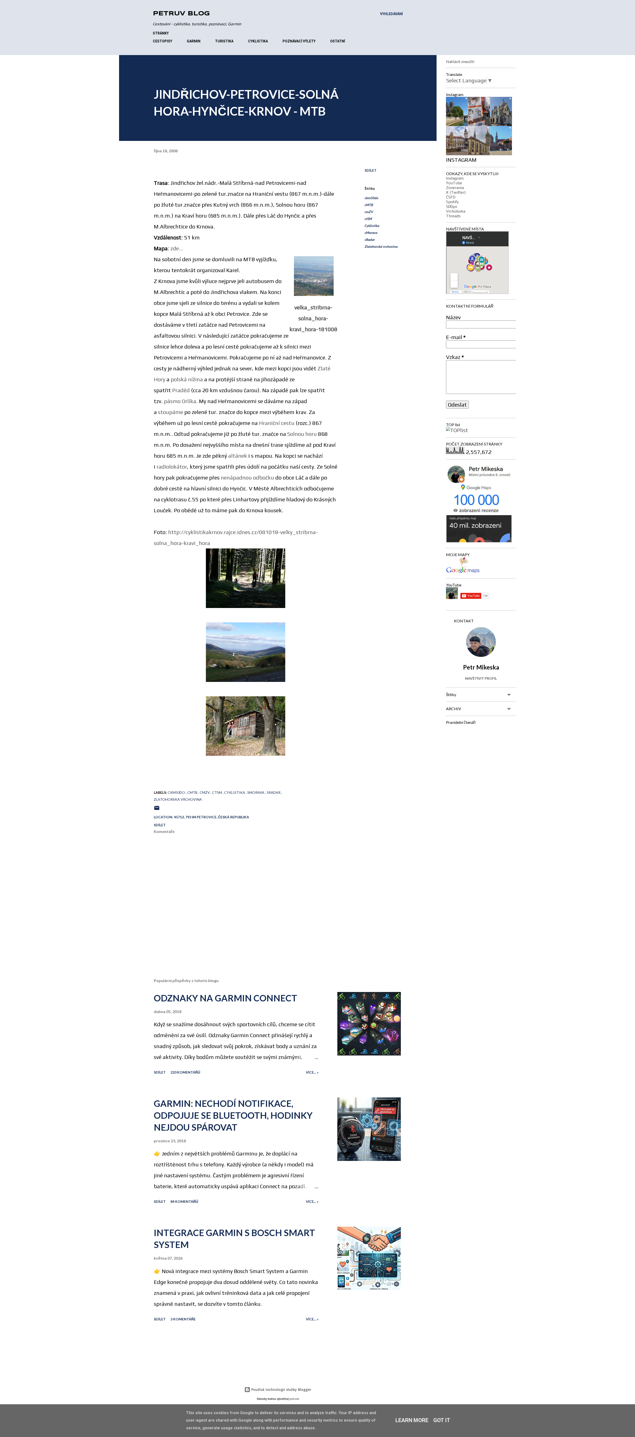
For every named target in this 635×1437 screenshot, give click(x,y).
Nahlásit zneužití (460, 61)
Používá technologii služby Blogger (280, 1389)
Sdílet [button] (371, 170)
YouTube (454, 183)
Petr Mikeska (481, 667)
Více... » (312, 1072)
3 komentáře (183, 1319)
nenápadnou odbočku (247, 477)
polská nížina (187, 379)
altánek (237, 455)
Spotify (452, 201)
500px (451, 206)
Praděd (181, 390)
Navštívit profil (481, 678)
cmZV (369, 212)
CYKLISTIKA (258, 41)
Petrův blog (181, 14)
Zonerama (455, 187)
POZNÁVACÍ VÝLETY (299, 41)
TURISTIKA (224, 41)
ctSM (368, 219)
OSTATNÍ (337, 41)
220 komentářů (185, 1072)
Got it (441, 1420)
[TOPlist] (457, 430)
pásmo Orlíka (180, 401)
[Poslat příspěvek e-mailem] (157, 809)
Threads (453, 216)
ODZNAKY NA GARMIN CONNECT (225, 997)
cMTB (369, 205)
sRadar (370, 239)
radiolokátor (172, 466)
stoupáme (170, 412)
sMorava (371, 232)
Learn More (411, 1420)
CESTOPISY (162, 41)
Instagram (455, 178)
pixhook (294, 1399)
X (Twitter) (456, 192)
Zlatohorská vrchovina (381, 246)
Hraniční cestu (276, 423)
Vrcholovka (455, 211)
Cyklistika (372, 226)
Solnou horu (302, 434)
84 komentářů (184, 1201)
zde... (176, 248)
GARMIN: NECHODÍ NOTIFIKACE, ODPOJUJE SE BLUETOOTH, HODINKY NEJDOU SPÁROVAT (233, 1115)
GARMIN (193, 41)
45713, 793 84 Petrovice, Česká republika (211, 817)
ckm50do (371, 198)
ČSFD (450, 197)
